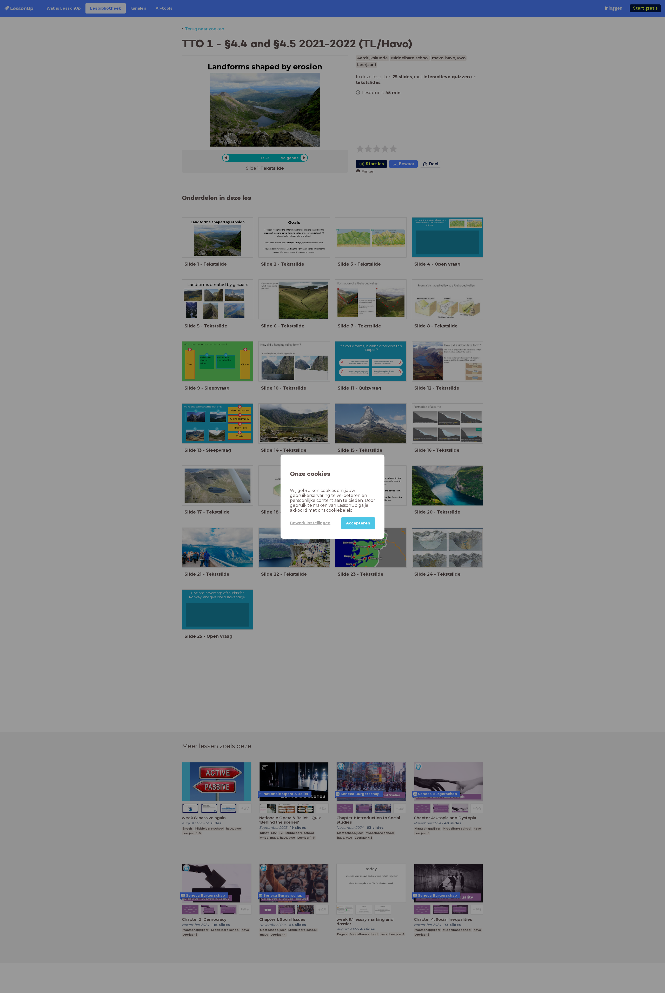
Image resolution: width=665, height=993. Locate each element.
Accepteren (358, 523)
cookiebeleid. (340, 510)
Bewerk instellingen (310, 523)
